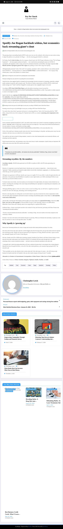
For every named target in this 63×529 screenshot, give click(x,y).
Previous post (6, 299)
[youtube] (58, 1)
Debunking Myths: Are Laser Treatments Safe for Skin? (35, 402)
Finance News (6, 35)
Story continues (8, 118)
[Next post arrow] (59, 307)
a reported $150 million (44, 200)
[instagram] (56, 1)
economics (22, 35)
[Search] (55, 23)
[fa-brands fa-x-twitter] (52, 1)
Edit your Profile (44, 284)
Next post (5, 304)
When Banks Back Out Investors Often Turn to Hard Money (13, 369)
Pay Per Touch (31, 16)
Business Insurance (12, 389)
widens (41, 35)
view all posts (26, 287)
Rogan (29, 35)
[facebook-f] (50, 1)
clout (19, 35)
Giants (26, 35)
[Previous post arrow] (59, 301)
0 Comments (16, 38)
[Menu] (3, 23)
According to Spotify (7, 163)
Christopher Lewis (48, 35)
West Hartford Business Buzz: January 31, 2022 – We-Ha (19, 307)
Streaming (37, 35)
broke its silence (16, 60)
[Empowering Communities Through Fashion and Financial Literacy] (16, 326)
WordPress (30, 415)
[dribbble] (54, 1)
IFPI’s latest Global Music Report (16, 88)
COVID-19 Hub (31, 70)
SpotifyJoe (33, 35)
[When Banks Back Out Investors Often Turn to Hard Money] (16, 357)
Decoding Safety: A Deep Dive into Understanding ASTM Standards (14, 400)
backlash (15, 35)
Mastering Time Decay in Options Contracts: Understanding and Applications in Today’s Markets (44, 338)
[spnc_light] (59, 23)
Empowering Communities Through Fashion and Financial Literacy (14, 338)
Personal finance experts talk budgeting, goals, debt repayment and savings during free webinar (30, 301)
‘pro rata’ (9, 124)
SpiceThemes (45, 415)
